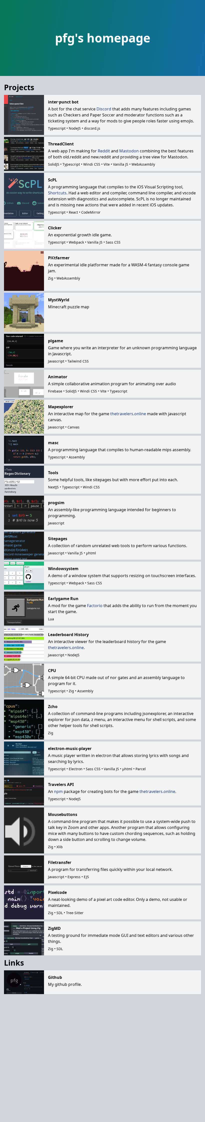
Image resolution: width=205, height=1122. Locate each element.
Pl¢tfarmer (59, 258)
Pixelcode (57, 892)
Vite (107, 164)
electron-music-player (70, 748)
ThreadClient (61, 144)
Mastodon (129, 151)
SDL (59, 912)
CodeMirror (90, 212)
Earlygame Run (63, 598)
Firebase (55, 391)
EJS (86, 876)
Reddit (104, 151)
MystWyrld (58, 300)
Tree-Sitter (75, 912)
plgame (55, 341)
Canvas (74, 427)
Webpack (76, 242)
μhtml (91, 553)
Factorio (94, 605)
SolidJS (53, 164)
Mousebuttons (62, 814)
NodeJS (75, 128)
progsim (56, 502)
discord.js (92, 128)
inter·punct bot (63, 102)
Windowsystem (63, 568)
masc (53, 442)
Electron (75, 768)
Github (55, 977)
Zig (50, 278)
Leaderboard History (68, 634)
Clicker (55, 228)
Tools (53, 472)
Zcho (53, 706)
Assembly (77, 457)
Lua (51, 619)
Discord (103, 109)
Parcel (141, 768)
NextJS (53, 487)
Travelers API (61, 784)
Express (74, 876)
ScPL (52, 180)
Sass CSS (113, 242)
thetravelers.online (128, 413)
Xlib (59, 846)
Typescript (57, 128)
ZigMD (54, 928)
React (73, 212)
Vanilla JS (120, 164)
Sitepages (57, 538)
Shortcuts (57, 193)
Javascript (56, 361)
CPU (52, 670)
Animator (57, 376)
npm (58, 791)
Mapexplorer (60, 406)
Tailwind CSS (78, 361)
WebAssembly (143, 164)
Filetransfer (59, 862)
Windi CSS (91, 164)
